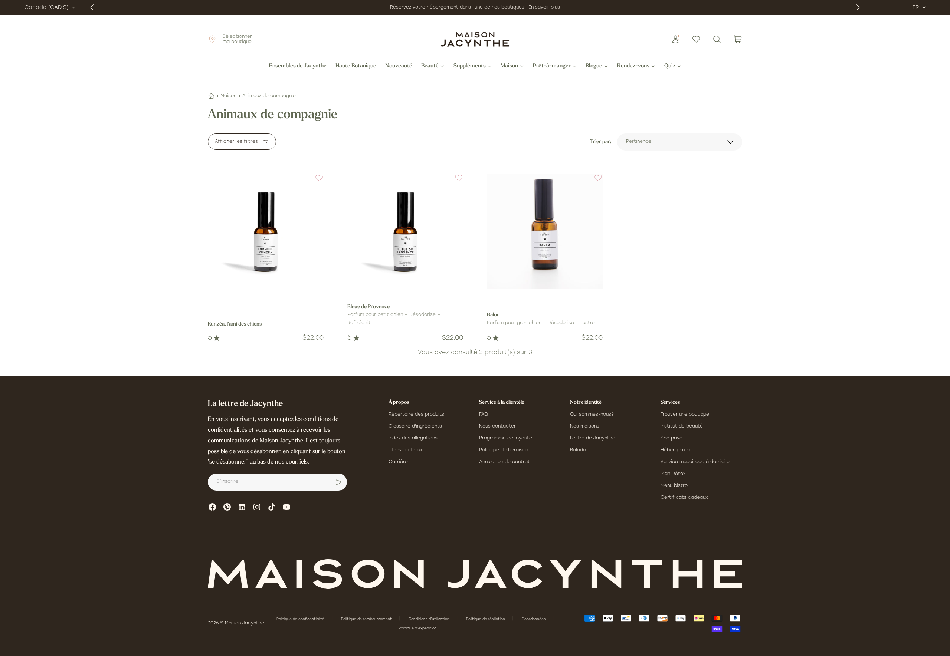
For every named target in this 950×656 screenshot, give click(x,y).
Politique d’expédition (418, 628)
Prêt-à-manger (552, 66)
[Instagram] (256, 506)
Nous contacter (497, 426)
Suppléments (469, 66)
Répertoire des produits (416, 414)
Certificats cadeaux (684, 497)
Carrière (398, 462)
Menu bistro (674, 486)
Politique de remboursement (367, 619)
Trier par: (600, 142)
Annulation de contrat (504, 462)
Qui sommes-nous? (592, 414)
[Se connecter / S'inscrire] (675, 39)
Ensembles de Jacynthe (298, 66)
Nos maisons (584, 426)
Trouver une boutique (685, 414)
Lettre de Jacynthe (592, 438)
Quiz (669, 66)
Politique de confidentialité (300, 619)
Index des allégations (413, 438)
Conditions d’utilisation (430, 619)
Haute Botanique (355, 66)
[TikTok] (271, 506)
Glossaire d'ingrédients (415, 426)
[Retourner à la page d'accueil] (475, 574)
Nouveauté (398, 66)
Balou (493, 315)
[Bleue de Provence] (405, 231)
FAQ (483, 414)
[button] (315, 182)
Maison (509, 66)
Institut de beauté (682, 426)
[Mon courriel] (339, 482)
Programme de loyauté (505, 438)
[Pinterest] (227, 506)
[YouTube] (286, 506)
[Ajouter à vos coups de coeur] (315, 182)
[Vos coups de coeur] (696, 39)
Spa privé (671, 438)
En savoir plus (544, 7)
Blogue (594, 66)
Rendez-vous (633, 66)
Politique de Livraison (503, 450)
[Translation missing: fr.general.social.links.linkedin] (242, 506)
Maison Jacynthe (244, 623)
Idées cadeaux (405, 450)
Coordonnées (534, 619)
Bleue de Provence (368, 307)
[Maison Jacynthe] (475, 39)
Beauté (430, 66)
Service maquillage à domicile (695, 462)
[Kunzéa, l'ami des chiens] (266, 231)
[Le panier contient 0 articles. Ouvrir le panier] (737, 39)
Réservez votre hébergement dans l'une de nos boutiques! (459, 7)
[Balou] (545, 231)
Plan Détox (673, 474)
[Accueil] (211, 96)
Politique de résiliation (486, 619)
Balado (578, 450)
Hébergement (676, 450)
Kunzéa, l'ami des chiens (235, 324)
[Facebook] (212, 506)
